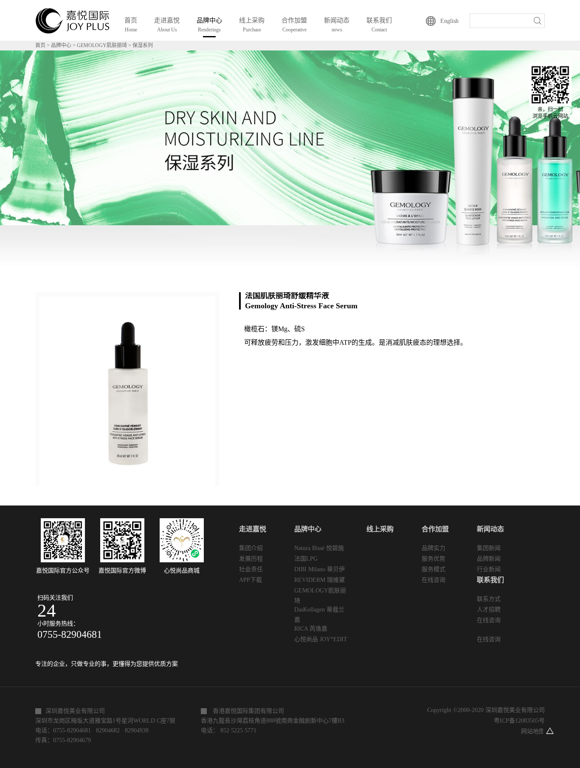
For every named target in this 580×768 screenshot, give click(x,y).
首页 (130, 25)
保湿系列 (142, 45)
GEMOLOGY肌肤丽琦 (102, 45)
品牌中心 (61, 45)
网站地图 (531, 731)
